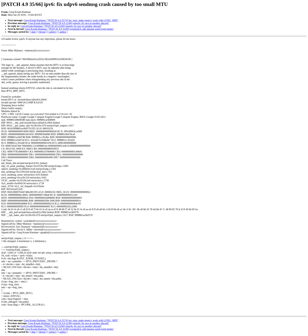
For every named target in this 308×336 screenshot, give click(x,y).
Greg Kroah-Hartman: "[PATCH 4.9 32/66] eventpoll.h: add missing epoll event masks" (69, 29)
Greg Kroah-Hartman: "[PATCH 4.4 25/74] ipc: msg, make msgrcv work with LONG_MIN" (71, 20)
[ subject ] (52, 31)
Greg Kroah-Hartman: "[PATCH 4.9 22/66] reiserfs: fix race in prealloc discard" (68, 23)
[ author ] (62, 31)
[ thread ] (42, 31)
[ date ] (33, 31)
